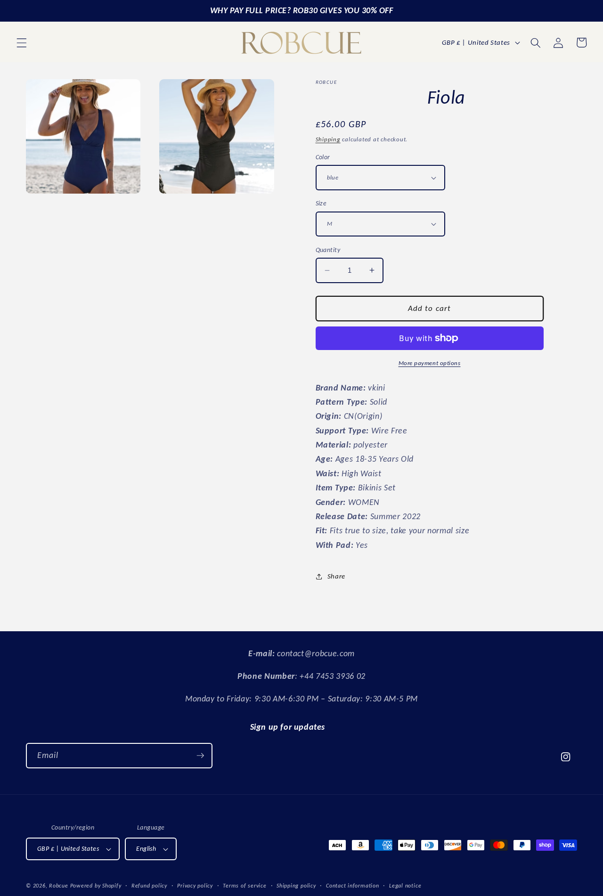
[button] (21, 42)
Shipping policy (296, 885)
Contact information (352, 885)
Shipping (328, 139)
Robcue (58, 885)
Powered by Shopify (96, 885)
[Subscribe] (200, 755)
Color (323, 157)
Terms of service (244, 885)
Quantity (328, 249)
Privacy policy (195, 885)
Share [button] (336, 575)
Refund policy (149, 885)
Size (321, 203)
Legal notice (405, 885)
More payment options (430, 363)
